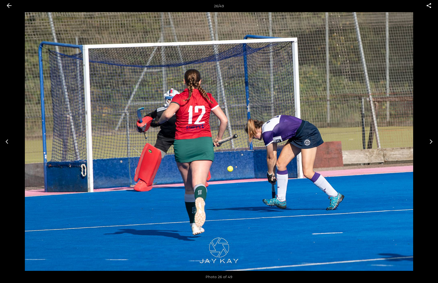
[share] (429, 6)
